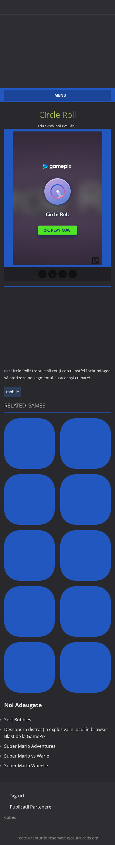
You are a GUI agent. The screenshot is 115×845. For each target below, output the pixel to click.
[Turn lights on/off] (42, 274)
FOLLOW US (57, 5)
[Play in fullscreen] (62, 274)
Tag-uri (17, 796)
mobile (12, 391)
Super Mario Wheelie (26, 766)
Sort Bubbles (17, 720)
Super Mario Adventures (30, 746)
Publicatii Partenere (30, 807)
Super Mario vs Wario (26, 756)
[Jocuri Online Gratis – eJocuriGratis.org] (57, 46)
